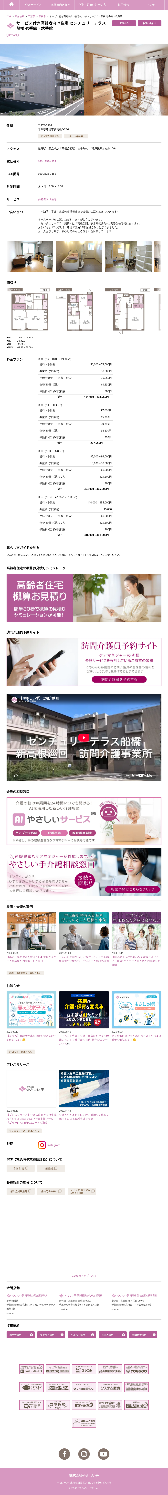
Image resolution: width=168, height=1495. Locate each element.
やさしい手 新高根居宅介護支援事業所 (137, 1295)
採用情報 (123, 4)
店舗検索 (19, 16)
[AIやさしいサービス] (31, 1369)
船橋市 (42, 16)
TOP (9, 16)
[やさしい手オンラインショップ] (31, 1387)
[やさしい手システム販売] (110, 1387)
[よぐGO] (136, 1369)
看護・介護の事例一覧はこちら (25, 972)
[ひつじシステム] (31, 1405)
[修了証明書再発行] (110, 1405)
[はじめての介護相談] (58, 1369)
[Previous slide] (6, 79)
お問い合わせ (150, 23)
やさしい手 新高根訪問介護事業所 (30, 1295)
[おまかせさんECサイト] (58, 1387)
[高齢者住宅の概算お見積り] (110, 1369)
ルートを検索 (76, 136)
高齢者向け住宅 (60, 4)
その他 (151, 4)
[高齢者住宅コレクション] (84, 1369)
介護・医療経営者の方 (92, 4)
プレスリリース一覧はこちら (24, 1130)
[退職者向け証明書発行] (136, 1405)
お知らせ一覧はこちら (20, 1051)
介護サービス (33, 4)
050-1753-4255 (47, 161)
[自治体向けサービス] (136, 1387)
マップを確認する (50, 136)
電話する (124, 23)
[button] (84, 80)
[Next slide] (161, 79)
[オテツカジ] (84, 1387)
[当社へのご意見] (84, 1423)
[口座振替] (58, 1405)
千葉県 (31, 16)
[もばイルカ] (84, 1405)
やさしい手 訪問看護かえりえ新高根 (83, 1295)
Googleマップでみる (84, 1275)
